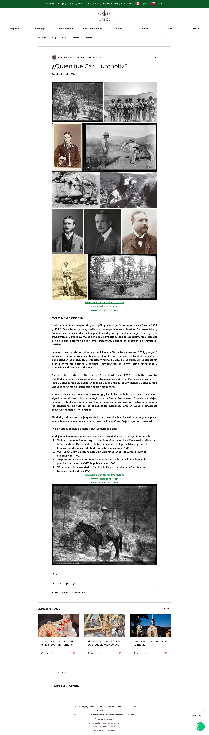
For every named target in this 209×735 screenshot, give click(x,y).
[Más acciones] (155, 57)
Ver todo (167, 608)
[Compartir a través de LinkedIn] (67, 583)
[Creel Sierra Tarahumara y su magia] (150, 625)
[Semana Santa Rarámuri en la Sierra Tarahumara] (58, 625)
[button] (13, 28)
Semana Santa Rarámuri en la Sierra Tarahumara (57, 643)
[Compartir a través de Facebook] (53, 583)
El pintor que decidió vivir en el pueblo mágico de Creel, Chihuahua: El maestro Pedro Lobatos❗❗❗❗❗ (103, 643)
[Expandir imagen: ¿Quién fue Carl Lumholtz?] (77, 102)
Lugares (75, 37)
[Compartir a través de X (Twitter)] (60, 583)
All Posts (42, 37)
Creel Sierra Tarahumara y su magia (150, 643)
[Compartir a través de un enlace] (74, 583)
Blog (53, 37)
